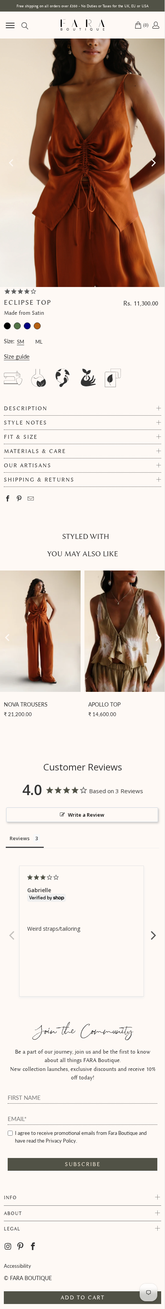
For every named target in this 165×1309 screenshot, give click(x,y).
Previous (11, 931)
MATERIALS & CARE (35, 451)
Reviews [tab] (20, 838)
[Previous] (12, 163)
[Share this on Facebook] (8, 499)
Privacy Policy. (61, 1141)
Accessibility (17, 1266)
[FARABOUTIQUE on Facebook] (33, 1246)
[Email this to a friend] (31, 499)
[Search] (24, 25)
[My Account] (155, 25)
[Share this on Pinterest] (19, 499)
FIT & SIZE (21, 437)
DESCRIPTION (26, 408)
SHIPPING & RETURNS (39, 480)
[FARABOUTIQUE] (82, 25)
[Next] (153, 163)
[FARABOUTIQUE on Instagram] (8, 1246)
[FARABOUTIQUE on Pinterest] (20, 1246)
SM (20, 341)
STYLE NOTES (25, 423)
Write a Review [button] (86, 814)
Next (153, 931)
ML (39, 341)
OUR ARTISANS (27, 465)
